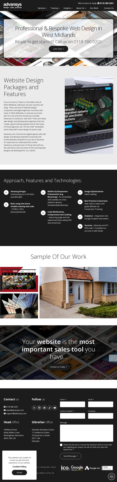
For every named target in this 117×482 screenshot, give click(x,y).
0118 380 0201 (88, 41)
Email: (91, 399)
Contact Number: (67, 411)
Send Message (70, 456)
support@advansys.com (16, 413)
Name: (63, 399)
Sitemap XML (44, 467)
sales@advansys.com (15, 410)
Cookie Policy (19, 466)
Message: (63, 422)
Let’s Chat (57, 49)
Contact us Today (57, 367)
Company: (92, 411)
